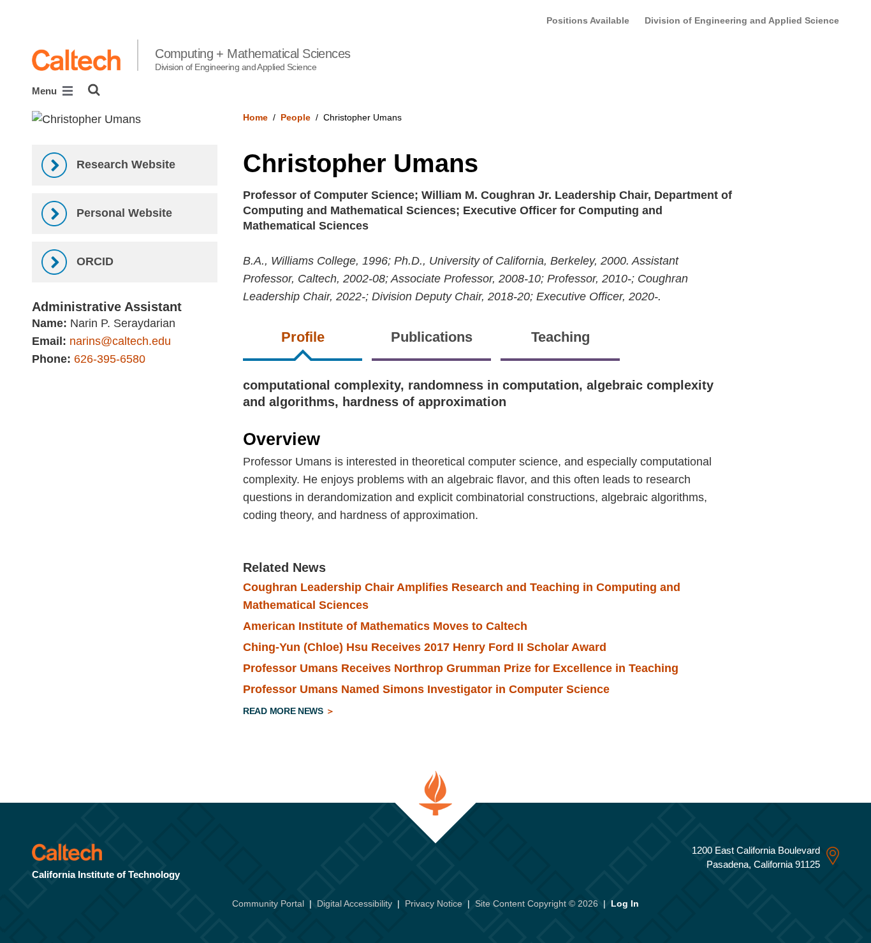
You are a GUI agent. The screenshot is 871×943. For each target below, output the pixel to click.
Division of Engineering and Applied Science (742, 20)
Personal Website (122, 213)
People (296, 117)
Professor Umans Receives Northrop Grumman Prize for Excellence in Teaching (460, 668)
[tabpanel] (541, 550)
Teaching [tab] (560, 337)
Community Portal (268, 903)
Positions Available (587, 20)
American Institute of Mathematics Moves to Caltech (385, 626)
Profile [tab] (303, 337)
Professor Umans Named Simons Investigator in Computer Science (426, 689)
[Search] (94, 90)
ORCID (93, 261)
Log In (625, 903)
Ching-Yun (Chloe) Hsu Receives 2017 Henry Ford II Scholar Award (424, 647)
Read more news (284, 711)
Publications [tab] (431, 337)
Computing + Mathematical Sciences (253, 59)
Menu (45, 90)
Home (255, 117)
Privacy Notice (433, 903)
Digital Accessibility (354, 903)
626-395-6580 (109, 359)
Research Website (124, 164)
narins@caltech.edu (120, 341)
